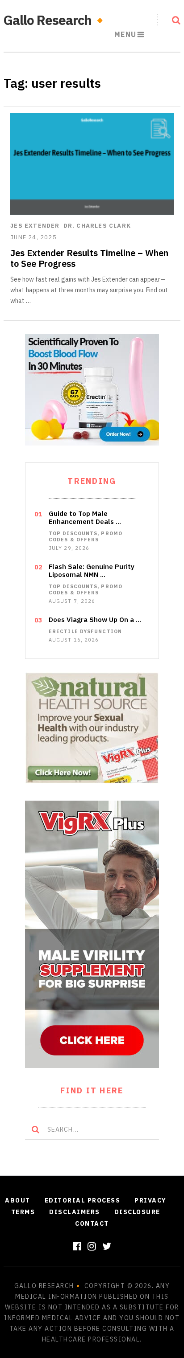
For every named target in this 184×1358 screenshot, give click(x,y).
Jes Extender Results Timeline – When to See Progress (89, 258)
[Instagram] (92, 1245)
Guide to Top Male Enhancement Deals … (85, 518)
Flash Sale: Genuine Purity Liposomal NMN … (91, 571)
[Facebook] (77, 1245)
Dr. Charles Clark (97, 225)
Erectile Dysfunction (85, 631)
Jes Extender (34, 225)
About (17, 1200)
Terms (23, 1212)
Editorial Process (83, 1200)
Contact (92, 1223)
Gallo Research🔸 (56, 20)
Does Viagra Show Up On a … (95, 620)
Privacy (150, 1200)
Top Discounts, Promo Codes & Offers (85, 536)
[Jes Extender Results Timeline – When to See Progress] (92, 164)
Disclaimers (74, 1212)
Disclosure (137, 1212)
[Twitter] (106, 1245)
